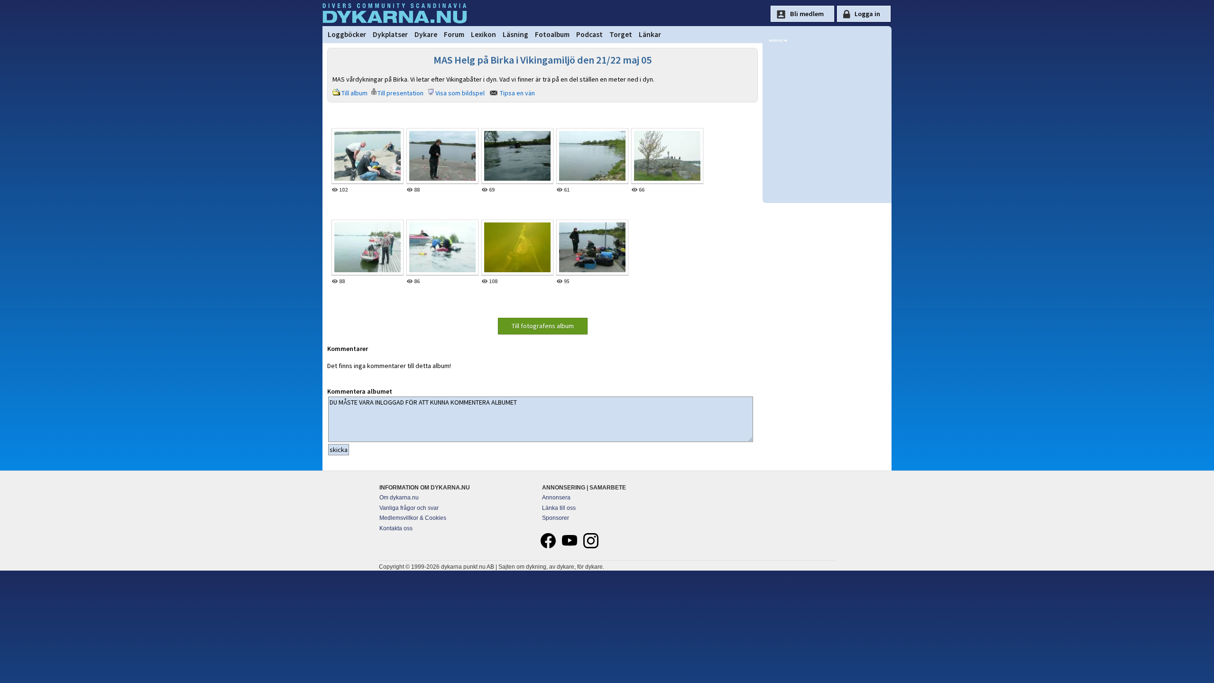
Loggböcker (347, 34)
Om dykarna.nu (399, 497)
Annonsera (556, 497)
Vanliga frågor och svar (409, 508)
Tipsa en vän (517, 93)
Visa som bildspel (460, 93)
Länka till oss (559, 508)
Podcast (589, 34)
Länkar (650, 34)
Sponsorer (555, 518)
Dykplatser (390, 34)
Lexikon (483, 34)
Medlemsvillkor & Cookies (412, 518)
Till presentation (400, 93)
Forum (454, 34)
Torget (620, 34)
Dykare (425, 34)
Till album (354, 93)
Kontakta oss (396, 528)
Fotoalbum (552, 34)
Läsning (515, 34)
